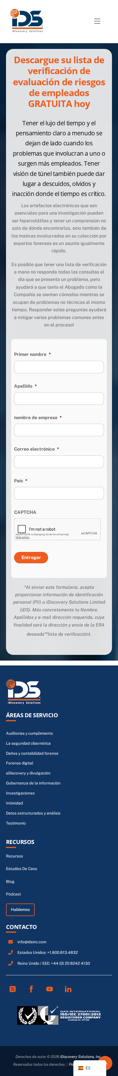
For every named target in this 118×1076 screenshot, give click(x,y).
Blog (10, 881)
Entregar (31, 557)
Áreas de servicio (32, 715)
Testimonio (16, 823)
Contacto (21, 926)
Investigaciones (20, 793)
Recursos (20, 841)
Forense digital (19, 763)
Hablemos (20, 909)
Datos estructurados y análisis (33, 813)
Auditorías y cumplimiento (29, 733)
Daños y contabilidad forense (32, 753)
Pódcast (13, 894)
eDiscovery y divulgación (28, 773)
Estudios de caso (21, 868)
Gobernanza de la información (33, 783)
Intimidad (14, 803)
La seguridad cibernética (28, 743)
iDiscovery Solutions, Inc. (81, 1057)
